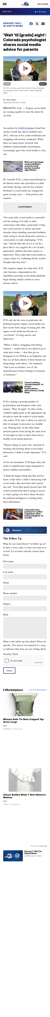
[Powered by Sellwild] (43, 846)
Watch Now (42, 4)
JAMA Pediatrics (26, 127)
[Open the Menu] (4, 4)
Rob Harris (11, 99)
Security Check (10, 653)
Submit (9, 670)
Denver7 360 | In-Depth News (13, 24)
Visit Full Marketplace (38, 690)
